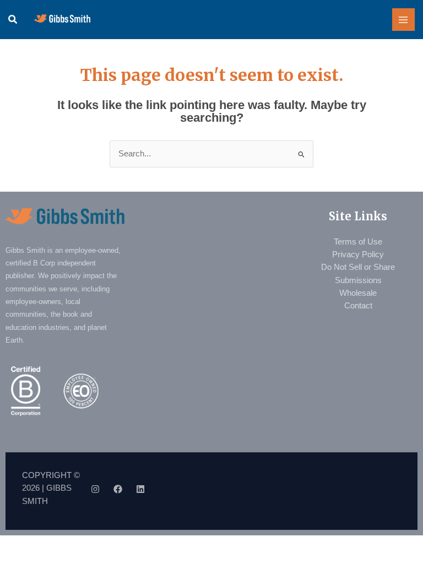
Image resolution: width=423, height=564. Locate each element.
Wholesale (358, 293)
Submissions (358, 280)
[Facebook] (117, 489)
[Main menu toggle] (403, 19)
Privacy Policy (358, 254)
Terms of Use (358, 241)
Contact (358, 305)
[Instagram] (95, 489)
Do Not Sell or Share (358, 267)
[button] (13, 20)
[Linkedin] (140, 489)
